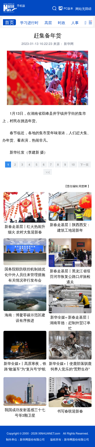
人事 (75, 22)
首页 (9, 22)
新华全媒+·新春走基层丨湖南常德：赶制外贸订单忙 (70, 322)
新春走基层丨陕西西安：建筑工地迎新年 (70, 227)
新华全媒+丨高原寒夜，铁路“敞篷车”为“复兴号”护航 (25, 366)
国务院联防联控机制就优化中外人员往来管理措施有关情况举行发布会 (25, 274)
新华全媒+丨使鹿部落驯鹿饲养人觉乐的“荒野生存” (70, 366)
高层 (48, 22)
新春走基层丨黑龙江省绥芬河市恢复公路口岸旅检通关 (70, 276)
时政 (61, 22)
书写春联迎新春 (70, 411)
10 (73, 164)
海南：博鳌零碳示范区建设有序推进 (25, 317)
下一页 (84, 164)
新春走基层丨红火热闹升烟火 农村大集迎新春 (25, 229)
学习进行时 (29, 22)
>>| (48, 172)
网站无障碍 (83, 8)
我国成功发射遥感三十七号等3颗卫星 (25, 412)
